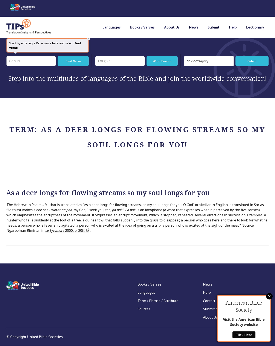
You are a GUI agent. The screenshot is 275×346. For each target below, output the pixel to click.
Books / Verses (142, 27)
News (193, 27)
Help (233, 27)
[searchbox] (210, 61)
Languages (111, 27)
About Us (172, 27)
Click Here (244, 334)
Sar (256, 204)
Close (269, 296)
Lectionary (255, 27)
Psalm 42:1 (40, 204)
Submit (214, 27)
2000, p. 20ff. (65, 230)
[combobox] (209, 61)
